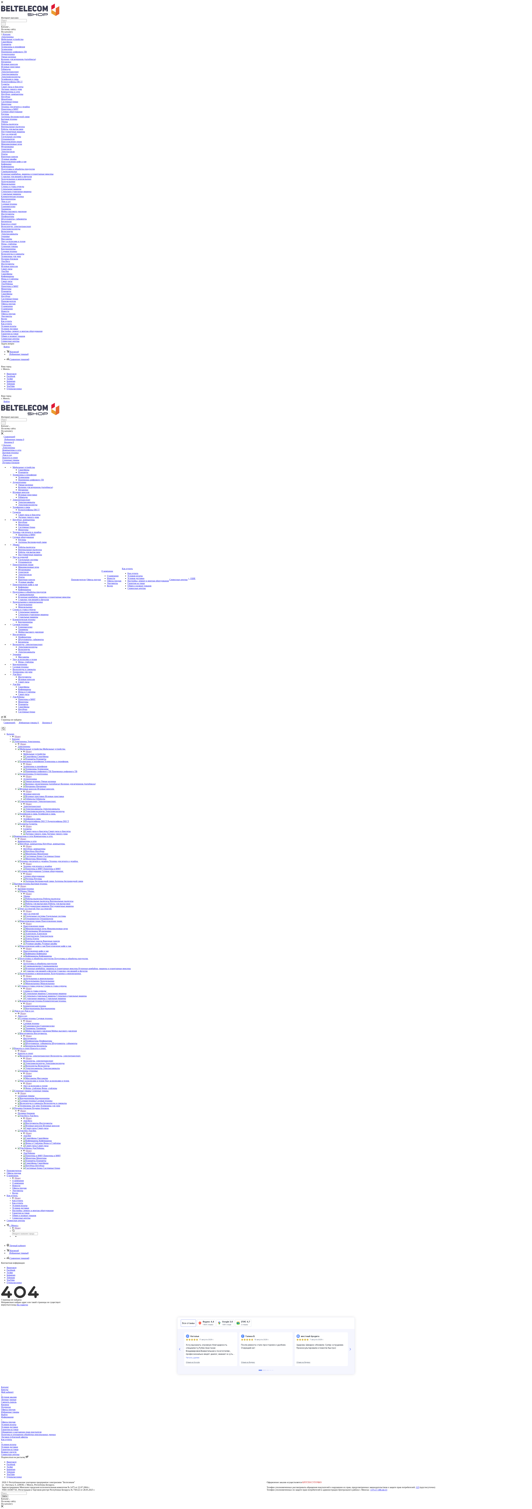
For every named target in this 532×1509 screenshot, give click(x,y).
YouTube (11, 386)
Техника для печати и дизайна (37, 866)
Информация (7, 1417)
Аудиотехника (30, 779)
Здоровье (27, 1076)
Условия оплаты (8, 1424)
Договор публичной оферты (14, 1437)
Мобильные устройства (34, 754)
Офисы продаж (8, 1409)
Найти (4, 1496)
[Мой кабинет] (2, 725)
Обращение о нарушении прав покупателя (21, 1432)
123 (417, 1487)
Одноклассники (14, 389)
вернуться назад (8, 1305)
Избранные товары (10, 1412)
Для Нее (27, 1135)
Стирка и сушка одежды (34, 991)
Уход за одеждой (31, 913)
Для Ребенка (29, 1153)
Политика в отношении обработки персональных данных (28, 1434)
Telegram (11, 384)
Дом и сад (22, 1016)
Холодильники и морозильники (38, 978)
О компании (18, 1180)
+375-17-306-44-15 (378, 1490)
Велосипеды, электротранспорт (38, 1061)
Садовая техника (31, 1023)
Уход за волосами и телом (35, 1086)
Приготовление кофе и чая (35, 951)
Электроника (24, 746)
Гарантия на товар (9, 1429)
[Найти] (3, 24)
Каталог (16, 739)
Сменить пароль (8, 1402)
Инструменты (29, 1038)
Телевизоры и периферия (35, 766)
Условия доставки (9, 1427)
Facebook (11, 376)
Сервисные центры (10, 1454)
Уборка (26, 896)
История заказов (9, 1397)
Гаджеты (27, 829)
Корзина (5, 1404)
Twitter (10, 379)
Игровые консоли (31, 794)
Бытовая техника (26, 888)
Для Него (27, 1121)
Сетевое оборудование (34, 876)
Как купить (17, 1200)
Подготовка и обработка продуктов (40, 963)
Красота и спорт (25, 1053)
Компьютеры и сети (27, 841)
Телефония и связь (32, 819)
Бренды (4, 1389)
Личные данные (8, 1399)
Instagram (11, 381)
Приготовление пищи (33, 926)
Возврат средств (8, 1452)
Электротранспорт (32, 806)
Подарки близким (26, 1113)
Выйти (4, 1414)
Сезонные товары (26, 1096)
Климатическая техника (34, 1006)
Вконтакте (11, 374)
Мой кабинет (7, 1392)
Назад (18, 736)
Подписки (6, 1407)
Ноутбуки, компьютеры (34, 849)
